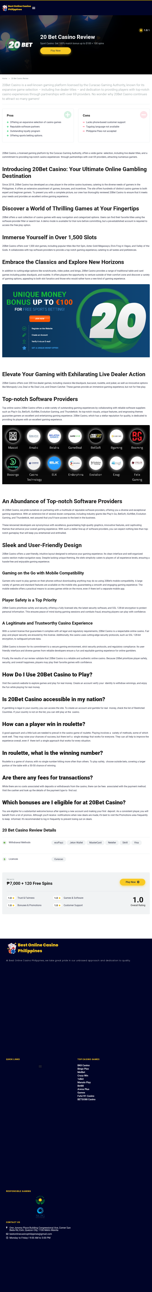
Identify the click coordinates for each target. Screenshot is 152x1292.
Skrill (125, 842)
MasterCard (95, 842)
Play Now (56, 50)
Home (4, 78)
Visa (136, 842)
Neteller (112, 842)
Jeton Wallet (76, 842)
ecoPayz (58, 842)
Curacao (58, 859)
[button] (33, 7)
